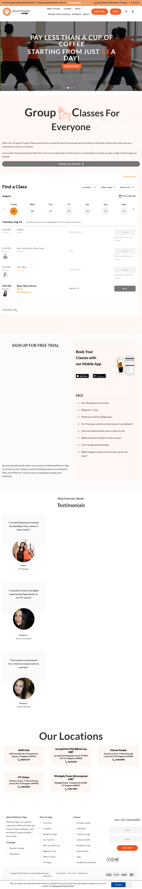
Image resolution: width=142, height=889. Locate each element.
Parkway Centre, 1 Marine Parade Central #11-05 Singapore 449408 (118, 754)
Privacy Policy (61, 873)
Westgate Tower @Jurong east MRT (71, 777)
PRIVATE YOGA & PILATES (59, 14)
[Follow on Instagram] (113, 860)
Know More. (52, 2)
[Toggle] (78, 403)
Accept (118, 884)
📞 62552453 (71, 761)
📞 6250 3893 (71, 789)
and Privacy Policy (66, 886)
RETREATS (76, 14)
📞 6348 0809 (118, 759)
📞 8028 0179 (24, 759)
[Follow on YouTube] (117, 860)
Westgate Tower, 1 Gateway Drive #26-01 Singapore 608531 (71, 784)
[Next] (135, 56)
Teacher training (17, 848)
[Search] (126, 11)
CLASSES (67, 9)
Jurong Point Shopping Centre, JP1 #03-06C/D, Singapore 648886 (71, 756)
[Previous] (6, 56)
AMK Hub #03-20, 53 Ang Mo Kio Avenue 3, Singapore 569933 (23, 754)
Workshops (15, 854)
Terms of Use (72, 873)
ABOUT (86, 14)
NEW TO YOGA (53, 9)
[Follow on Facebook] (108, 860)
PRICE (77, 9)
